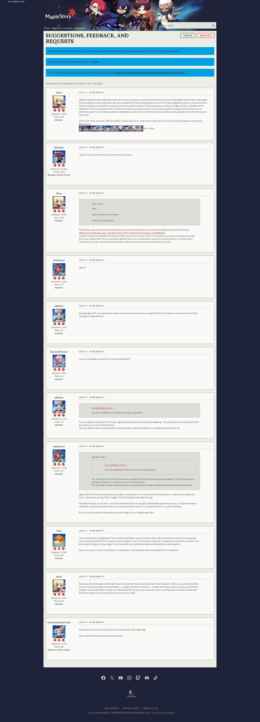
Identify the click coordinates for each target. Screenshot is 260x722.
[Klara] (59, 102)
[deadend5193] (140, 128)
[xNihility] (101, 128)
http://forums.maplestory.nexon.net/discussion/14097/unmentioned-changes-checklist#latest (122, 232)
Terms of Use (150, 708)
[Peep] (59, 540)
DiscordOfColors (59, 352)
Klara (59, 92)
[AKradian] (82, 128)
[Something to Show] (55, 110)
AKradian (59, 147)
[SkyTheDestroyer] (134, 128)
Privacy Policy (131, 708)
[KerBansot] (59, 269)
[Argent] (108, 128)
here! (96, 61)
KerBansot (59, 260)
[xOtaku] (127, 128)
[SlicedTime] (95, 128)
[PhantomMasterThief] (59, 631)
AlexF (94, 203)
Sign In (187, 35)
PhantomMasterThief (59, 622)
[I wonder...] (63, 323)
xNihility (59, 306)
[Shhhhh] (59, 110)
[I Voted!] (63, 110)
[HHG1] (121, 128)
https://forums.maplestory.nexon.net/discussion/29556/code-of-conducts (149, 72)
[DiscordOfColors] (114, 128)
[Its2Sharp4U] (88, 128)
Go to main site (15, 1)
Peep (59, 531)
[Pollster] (59, 323)
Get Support (112, 708)
